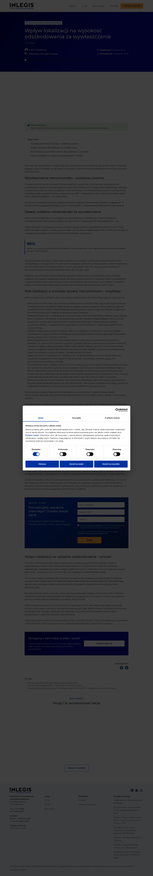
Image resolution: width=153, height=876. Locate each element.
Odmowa (42, 464)
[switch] (63, 454)
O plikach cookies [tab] (112, 418)
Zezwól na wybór (76, 464)
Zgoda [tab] (40, 418)
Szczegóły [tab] (76, 418)
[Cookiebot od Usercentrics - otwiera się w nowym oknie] (117, 410)
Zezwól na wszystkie (111, 464)
